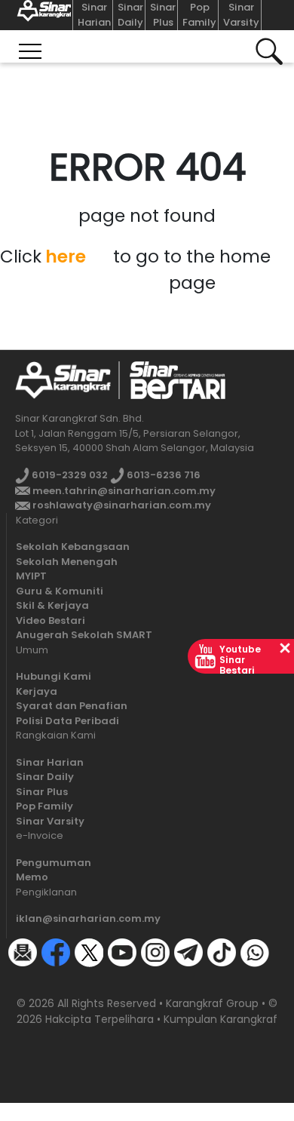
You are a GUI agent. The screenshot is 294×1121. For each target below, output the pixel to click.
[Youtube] (122, 951)
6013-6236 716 (162, 475)
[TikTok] (221, 951)
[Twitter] (89, 951)
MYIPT (31, 576)
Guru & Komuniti (59, 591)
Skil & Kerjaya (52, 605)
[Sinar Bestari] (41, 15)
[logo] (63, 380)
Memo (32, 877)
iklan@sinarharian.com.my (88, 918)
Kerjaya (36, 691)
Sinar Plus (163, 14)
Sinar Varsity (241, 14)
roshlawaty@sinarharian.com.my (120, 505)
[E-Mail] (22, 951)
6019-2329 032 (68, 475)
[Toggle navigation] (30, 46)
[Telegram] (188, 951)
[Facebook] (55, 951)
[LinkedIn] (22, 980)
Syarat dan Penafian (71, 706)
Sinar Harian (94, 14)
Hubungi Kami (53, 676)
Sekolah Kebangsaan (73, 546)
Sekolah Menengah (67, 561)
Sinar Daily (130, 14)
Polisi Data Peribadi (67, 721)
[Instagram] (155, 951)
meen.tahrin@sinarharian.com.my (123, 491)
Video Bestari (50, 620)
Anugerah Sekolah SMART (84, 635)
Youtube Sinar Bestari (240, 660)
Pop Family (199, 14)
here (65, 256)
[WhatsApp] (254, 951)
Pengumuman (53, 862)
